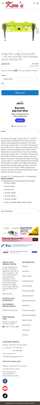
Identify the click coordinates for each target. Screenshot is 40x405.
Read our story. (7, 293)
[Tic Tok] (20, 396)
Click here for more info (10, 310)
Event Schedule (27, 286)
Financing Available (28, 291)
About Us (25, 266)
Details (3, 131)
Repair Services (27, 320)
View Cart (25, 335)
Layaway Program (27, 295)
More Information (7, 211)
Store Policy (26, 330)
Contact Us (25, 271)
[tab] (20, 131)
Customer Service (27, 281)
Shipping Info (26, 325)
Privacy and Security (28, 310)
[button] (18, 51)
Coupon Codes (26, 276)
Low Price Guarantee (28, 300)
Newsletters (26, 305)
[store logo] (14, 5)
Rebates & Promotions (29, 315)
